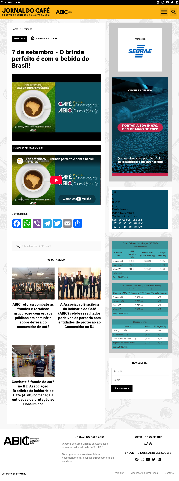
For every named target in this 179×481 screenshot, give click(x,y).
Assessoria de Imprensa (144, 473)
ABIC (41, 246)
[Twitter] (172, 2)
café (48, 246)
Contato (169, 473)
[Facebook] (158, 2)
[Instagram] (162, 2)
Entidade (19, 38)
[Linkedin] (177, 2)
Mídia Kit (119, 473)
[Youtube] (167, 2)
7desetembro (30, 246)
